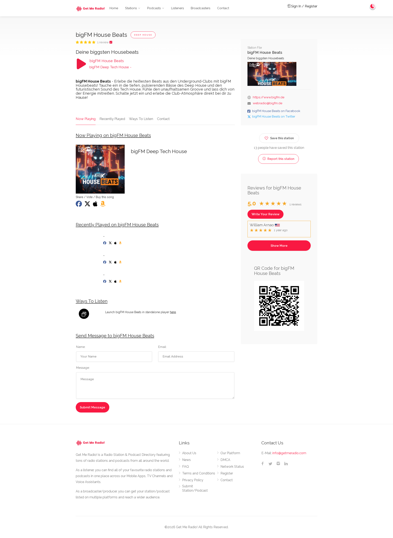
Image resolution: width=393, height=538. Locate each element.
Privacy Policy (192, 480)
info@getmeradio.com (289, 453)
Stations (131, 8)
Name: (80, 347)
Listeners (177, 8)
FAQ (185, 467)
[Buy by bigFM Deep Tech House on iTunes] (95, 205)
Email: (162, 347)
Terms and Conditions (198, 473)
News (186, 460)
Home (114, 8)
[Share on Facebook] (79, 205)
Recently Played (112, 119)
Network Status (232, 467)
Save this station (282, 138)
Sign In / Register (303, 6)
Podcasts (154, 8)
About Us (189, 453)
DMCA (225, 460)
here (173, 312)
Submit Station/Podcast (195, 488)
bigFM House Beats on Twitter (273, 116)
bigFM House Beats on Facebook (276, 111)
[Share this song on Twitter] (87, 205)
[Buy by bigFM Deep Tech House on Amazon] (103, 205)
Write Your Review (265, 214)
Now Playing (86, 119)
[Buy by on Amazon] (120, 243)
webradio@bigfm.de (267, 103)
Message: (83, 368)
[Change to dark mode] (373, 6)
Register (226, 473)
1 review (103, 42)
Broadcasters (200, 8)
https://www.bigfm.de (268, 97)
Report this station (280, 159)
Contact (223, 8)
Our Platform (230, 453)
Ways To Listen (141, 119)
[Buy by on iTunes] (115, 243)
